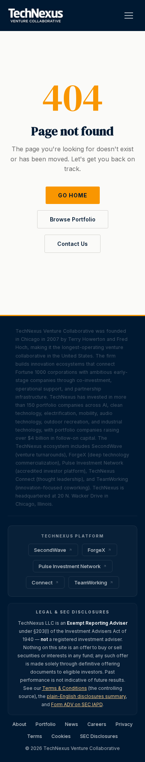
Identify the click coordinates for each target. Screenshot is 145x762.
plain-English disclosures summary (86, 696)
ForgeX (96, 550)
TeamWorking (90, 582)
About (19, 724)
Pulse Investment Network (70, 566)
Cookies (61, 736)
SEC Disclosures (99, 736)
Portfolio (46, 724)
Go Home (72, 195)
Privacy (124, 724)
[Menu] (128, 15)
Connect (42, 582)
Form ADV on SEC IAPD (76, 704)
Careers (96, 724)
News (71, 724)
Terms (34, 736)
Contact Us (72, 243)
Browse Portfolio (73, 219)
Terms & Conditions (64, 688)
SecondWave (50, 550)
